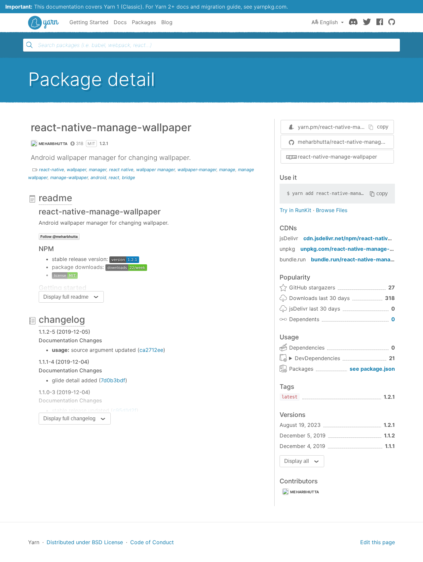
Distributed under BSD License (85, 542)
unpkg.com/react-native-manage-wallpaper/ (358, 248)
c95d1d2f (124, 410)
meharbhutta (53, 143)
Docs (120, 22)
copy (382, 127)
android (98, 177)
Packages (144, 22)
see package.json (372, 368)
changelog (62, 319)
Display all (296, 461)
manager (97, 169)
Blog (167, 22)
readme (55, 198)
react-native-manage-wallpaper (337, 156)
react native (121, 169)
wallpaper (76, 169)
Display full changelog (69, 418)
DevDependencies (317, 358)
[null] (65, 275)
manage (227, 169)
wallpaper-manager (196, 169)
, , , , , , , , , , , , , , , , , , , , (314, 358)
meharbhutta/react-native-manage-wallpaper (346, 141)
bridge (128, 177)
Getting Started (88, 22)
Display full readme (66, 297)
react (114, 177)
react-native (51, 169)
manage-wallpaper (69, 177)
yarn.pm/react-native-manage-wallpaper (348, 127)
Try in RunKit (295, 210)
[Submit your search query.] (29, 45)
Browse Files (331, 210)
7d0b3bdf (113, 380)
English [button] (328, 22)
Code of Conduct (152, 542)
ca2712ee (151, 350)
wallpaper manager (155, 169)
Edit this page (377, 542)
